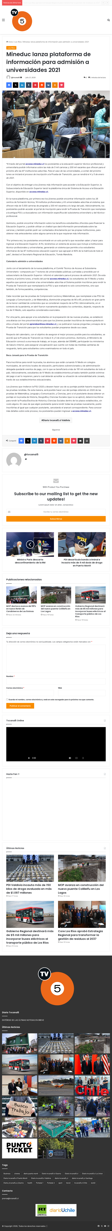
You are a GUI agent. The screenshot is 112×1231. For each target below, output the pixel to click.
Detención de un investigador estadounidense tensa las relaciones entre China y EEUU (61, 3)
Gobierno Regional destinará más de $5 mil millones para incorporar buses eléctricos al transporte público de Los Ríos (90, 611)
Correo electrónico (15, 688)
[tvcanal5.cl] (21, 20)
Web (60, 688)
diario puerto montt (31, 1174)
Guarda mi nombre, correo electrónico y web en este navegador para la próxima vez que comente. (51, 699)
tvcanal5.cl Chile (80, 1183)
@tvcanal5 (15, 77)
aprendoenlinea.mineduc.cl (43, 324)
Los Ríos (17, 42)
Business (7, 1174)
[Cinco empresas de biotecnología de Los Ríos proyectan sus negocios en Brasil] (92, 1085)
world (93, 1183)
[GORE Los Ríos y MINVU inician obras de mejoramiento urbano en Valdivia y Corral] (92, 1127)
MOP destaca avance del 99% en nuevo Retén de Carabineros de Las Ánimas (21, 609)
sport (60, 1183)
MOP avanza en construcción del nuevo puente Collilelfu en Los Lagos (55, 609)
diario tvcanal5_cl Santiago (82, 1178)
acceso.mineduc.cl (35, 164)
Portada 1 (39, 1183)
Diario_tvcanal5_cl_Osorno (14, 1183)
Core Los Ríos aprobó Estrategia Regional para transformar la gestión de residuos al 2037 (80, 935)
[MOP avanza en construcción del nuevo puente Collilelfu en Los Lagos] (56, 595)
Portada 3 (51, 1183)
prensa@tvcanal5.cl (10, 1198)
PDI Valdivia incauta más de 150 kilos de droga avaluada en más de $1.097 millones (29, 889)
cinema (17, 1174)
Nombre (10, 676)
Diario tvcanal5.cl (71, 1174)
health (29, 1183)
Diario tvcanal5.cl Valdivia (56, 420)
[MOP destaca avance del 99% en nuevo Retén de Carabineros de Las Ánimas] (21, 595)
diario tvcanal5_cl (61, 1178)
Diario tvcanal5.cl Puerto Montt (15, 1178)
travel (68, 1183)
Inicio (10, 42)
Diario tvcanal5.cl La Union (92, 1174)
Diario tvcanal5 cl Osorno (51, 1174)
